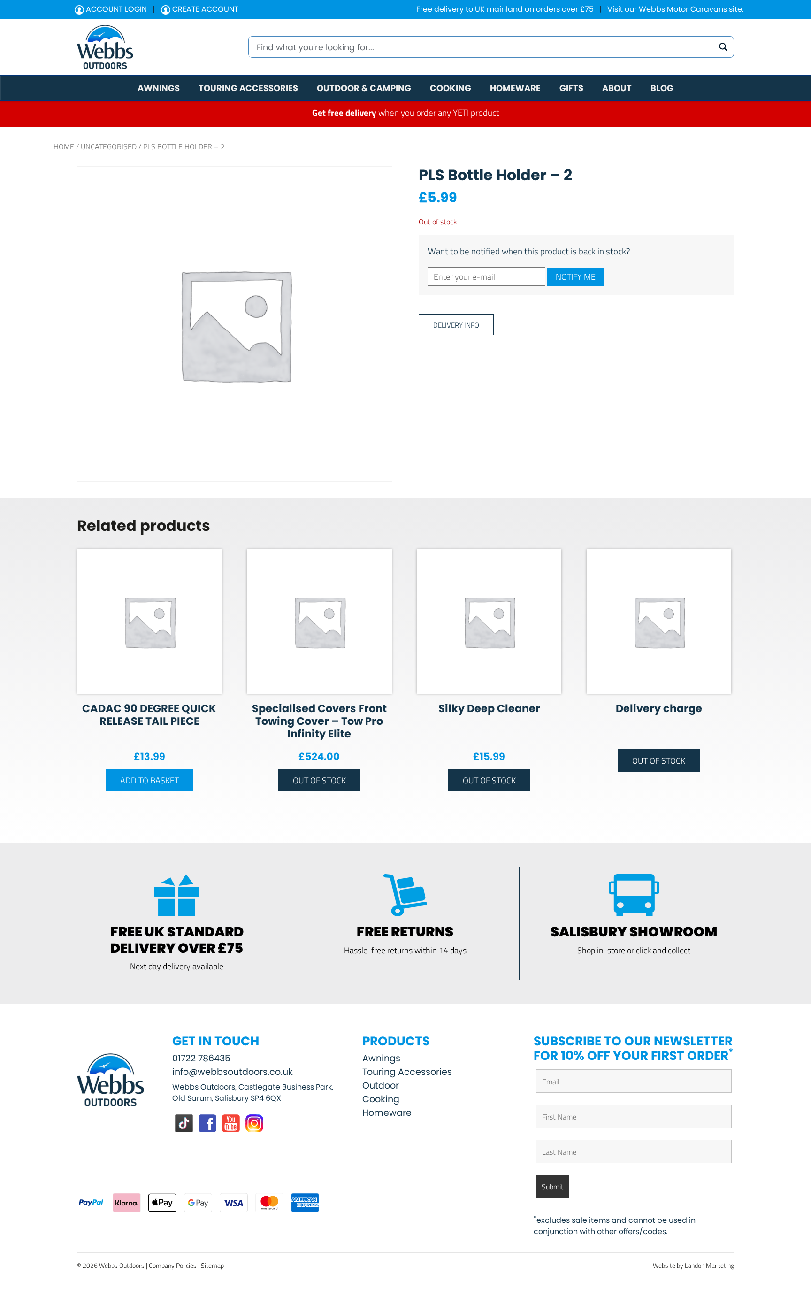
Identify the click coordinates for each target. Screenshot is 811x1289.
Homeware (387, 1112)
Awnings (381, 1058)
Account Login (115, 9)
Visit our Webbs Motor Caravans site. (675, 9)
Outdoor (380, 1085)
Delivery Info (456, 325)
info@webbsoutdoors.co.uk (232, 1072)
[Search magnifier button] (723, 46)
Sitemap (212, 1265)
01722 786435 (201, 1058)
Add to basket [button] (149, 780)
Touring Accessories (407, 1072)
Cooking (380, 1099)
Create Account (204, 9)
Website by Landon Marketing (693, 1265)
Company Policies (173, 1265)
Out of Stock (319, 780)
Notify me (576, 276)
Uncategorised (109, 146)
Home (64, 146)
